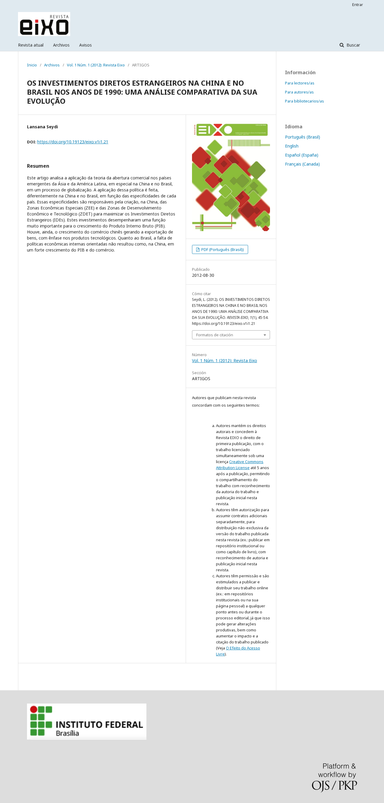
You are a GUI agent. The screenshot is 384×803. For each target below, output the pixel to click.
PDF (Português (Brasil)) (222, 249)
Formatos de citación (214, 334)
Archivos (61, 45)
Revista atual (31, 45)
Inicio (32, 65)
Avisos (85, 45)
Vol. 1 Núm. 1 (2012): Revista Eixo (96, 65)
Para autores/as (299, 92)
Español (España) (301, 155)
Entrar (357, 4)
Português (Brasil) (302, 137)
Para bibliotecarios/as (304, 101)
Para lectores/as (299, 83)
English (291, 146)
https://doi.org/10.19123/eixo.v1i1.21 (72, 142)
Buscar (352, 45)
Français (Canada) (302, 164)
